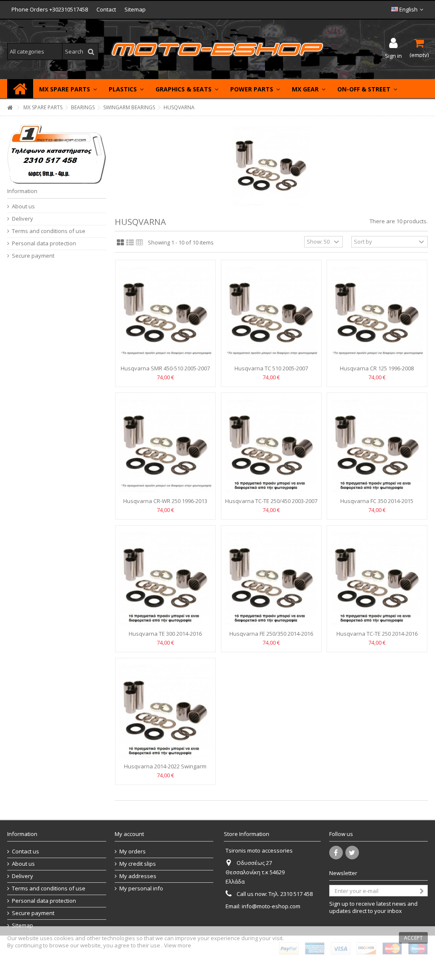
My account (129, 834)
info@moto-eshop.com (271, 906)
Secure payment (33, 255)
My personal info (141, 888)
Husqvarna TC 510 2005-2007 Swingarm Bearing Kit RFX (271, 371)
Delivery (22, 218)
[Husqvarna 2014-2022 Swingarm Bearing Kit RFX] (165, 711)
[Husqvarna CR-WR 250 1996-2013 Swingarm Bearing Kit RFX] (165, 446)
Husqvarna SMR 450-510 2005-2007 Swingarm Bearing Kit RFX (165, 371)
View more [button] (177, 945)
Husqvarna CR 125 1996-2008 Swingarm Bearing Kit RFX (377, 371)
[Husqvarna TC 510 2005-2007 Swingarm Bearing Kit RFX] (271, 313)
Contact (106, 9)
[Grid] (120, 243)
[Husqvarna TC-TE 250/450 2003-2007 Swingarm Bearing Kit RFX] (271, 446)
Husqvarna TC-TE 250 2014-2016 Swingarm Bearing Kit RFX (377, 637)
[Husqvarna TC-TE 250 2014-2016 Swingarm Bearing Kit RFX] (377, 578)
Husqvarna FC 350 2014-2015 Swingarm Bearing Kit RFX (376, 504)
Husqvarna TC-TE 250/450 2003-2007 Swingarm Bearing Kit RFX (271, 504)
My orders (132, 851)
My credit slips (137, 863)
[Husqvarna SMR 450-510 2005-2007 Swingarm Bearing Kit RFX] (165, 313)
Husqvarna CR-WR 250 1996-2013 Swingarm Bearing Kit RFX (165, 504)
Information (22, 191)
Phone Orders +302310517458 (49, 9)
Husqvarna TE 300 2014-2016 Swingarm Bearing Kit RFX (165, 637)
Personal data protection (44, 243)
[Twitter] (352, 852)
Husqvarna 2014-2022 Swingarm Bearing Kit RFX (165, 769)
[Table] (139, 243)
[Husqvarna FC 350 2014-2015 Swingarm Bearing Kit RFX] (377, 446)
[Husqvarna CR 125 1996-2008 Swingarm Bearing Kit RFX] (377, 313)
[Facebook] (336, 852)
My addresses (137, 876)
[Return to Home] (9, 107)
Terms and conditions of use (48, 231)
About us (23, 206)
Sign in (393, 55)
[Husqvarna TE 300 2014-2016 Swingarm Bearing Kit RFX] (165, 578)
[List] (130, 243)
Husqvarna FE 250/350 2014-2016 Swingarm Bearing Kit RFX (271, 637)
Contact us (25, 851)
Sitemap (135, 9)
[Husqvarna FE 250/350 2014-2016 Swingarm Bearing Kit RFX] (271, 578)
